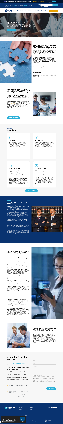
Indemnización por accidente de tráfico (23, 409)
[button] (18, 363)
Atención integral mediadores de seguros (34, 407)
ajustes (12, 420)
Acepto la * (45, 6)
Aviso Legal (35, 415)
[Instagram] (49, 407)
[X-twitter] (55, 407)
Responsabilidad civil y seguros (33, 409)
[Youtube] (57, 407)
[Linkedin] (51, 407)
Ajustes (22, 421)
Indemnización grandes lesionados (22, 407)
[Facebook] (53, 407)
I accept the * (49, 2)
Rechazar (22, 419)
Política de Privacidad (46, 6)
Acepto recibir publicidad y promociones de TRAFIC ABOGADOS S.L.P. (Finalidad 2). (44, 376)
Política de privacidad (39, 375)
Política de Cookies (47, 415)
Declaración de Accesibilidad (54, 415)
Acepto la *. (38, 375)
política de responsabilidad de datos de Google (8, 421)
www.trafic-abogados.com (44, 382)
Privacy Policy (51, 2)
